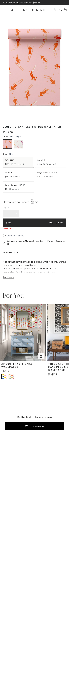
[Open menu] (4, 10)
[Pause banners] (65, 3)
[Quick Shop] (41, 356)
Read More (8, 277)
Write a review (34, 426)
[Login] (55, 10)
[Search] (12, 10)
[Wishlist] (61, 10)
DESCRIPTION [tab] (10, 252)
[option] (7, 144)
